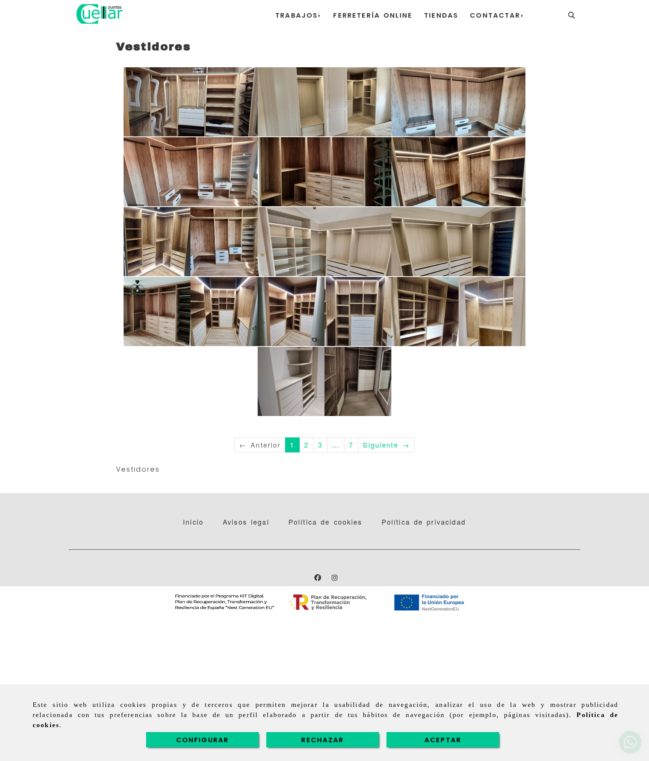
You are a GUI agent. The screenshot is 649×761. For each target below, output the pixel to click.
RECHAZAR (322, 739)
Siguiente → (386, 444)
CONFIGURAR (202, 739)
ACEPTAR (442, 739)
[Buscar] (572, 15)
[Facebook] (318, 577)
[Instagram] (334, 577)
